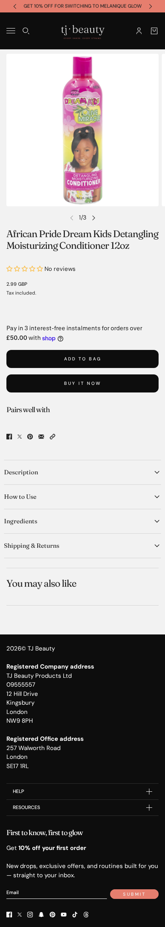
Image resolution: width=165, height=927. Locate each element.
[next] (150, 6)
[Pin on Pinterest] (30, 436)
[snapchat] (41, 914)
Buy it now (82, 383)
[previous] (14, 6)
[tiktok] (74, 914)
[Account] (139, 30)
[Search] (26, 30)
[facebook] (9, 914)
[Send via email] (41, 436)
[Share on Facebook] (9, 436)
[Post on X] (19, 436)
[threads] (86, 914)
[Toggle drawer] (10, 30)
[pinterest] (52, 914)
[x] (19, 914)
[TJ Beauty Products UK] (82, 31)
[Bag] (154, 30)
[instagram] (30, 914)
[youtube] (63, 914)
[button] (52, 436)
